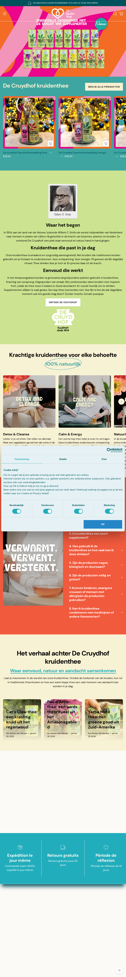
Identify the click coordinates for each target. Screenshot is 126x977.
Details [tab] (63, 459)
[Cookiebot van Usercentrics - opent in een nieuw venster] (109, 450)
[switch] (47, 511)
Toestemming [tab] (21, 459)
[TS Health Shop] (63, 13)
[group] (63, 3)
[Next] (121, 122)
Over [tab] (104, 459)
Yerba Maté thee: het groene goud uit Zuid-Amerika (103, 719)
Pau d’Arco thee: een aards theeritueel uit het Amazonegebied (62, 714)
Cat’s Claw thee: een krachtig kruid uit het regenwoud (22, 719)
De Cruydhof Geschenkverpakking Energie (82, 152)
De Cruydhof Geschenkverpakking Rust (25, 152)
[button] (114, 14)
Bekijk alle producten (104, 86)
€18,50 (7, 156)
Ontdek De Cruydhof (63, 302)
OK (103, 524)
